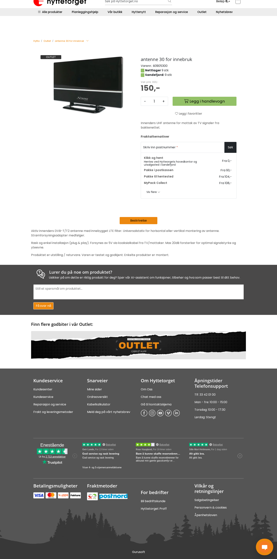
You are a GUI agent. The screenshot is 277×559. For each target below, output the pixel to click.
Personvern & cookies (210, 507)
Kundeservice (43, 397)
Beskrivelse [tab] (138, 220)
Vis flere (152, 192)
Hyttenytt (139, 12)
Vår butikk (115, 12)
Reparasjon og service (171, 12)
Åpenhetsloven (205, 515)
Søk (230, 147)
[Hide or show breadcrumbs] (87, 41)
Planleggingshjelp (85, 12)
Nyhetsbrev (224, 12)
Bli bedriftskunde (153, 501)
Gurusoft (138, 552)
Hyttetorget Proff (154, 508)
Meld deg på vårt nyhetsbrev (108, 412)
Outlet (202, 12)
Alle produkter (51, 12)
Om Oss (146, 389)
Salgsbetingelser (206, 500)
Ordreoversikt (97, 397)
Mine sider (94, 389)
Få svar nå (43, 306)
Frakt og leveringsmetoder (53, 412)
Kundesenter (42, 389)
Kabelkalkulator (98, 404)
